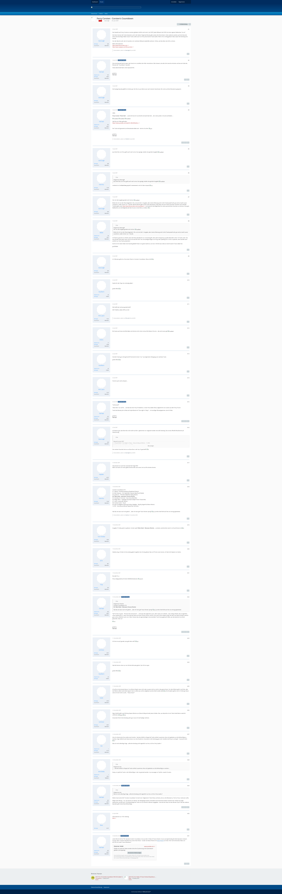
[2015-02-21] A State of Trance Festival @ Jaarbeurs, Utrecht (144, 877)
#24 (188, 662)
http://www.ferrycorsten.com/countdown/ (133, 206)
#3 (188, 86)
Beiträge (96, 44)
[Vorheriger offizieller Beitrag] (185, 143)
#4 (188, 110)
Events (96, 879)
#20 (188, 549)
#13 (188, 353)
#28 (188, 760)
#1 (188, 29)
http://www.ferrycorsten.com (119, 45)
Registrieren (182, 2)
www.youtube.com (149, 846)
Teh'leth (127, 139)
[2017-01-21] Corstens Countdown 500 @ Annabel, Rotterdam (111, 877)
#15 (188, 402)
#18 (188, 486)
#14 (188, 378)
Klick (113, 818)
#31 (188, 836)
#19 (188, 525)
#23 (188, 638)
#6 (188, 173)
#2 (188, 60)
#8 (188, 221)
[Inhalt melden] (188, 54)
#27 (188, 734)
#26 (188, 710)
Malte (130, 878)
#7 (188, 197)
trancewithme (98, 878)
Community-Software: (141, 891)
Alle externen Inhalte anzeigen (134, 852)
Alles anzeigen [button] (151, 445)
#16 (188, 427)
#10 (188, 280)
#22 (188, 597)
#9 (188, 256)
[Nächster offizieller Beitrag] (188, 80)
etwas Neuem (160, 840)
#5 (188, 149)
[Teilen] (189, 24)
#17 (188, 462)
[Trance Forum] (141, 8)
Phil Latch (127, 318)
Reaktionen (96, 75)
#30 (188, 813)
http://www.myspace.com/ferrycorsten (122, 47)
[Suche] (188, 2)
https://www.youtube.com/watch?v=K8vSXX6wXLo (125, 123)
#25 (188, 686)
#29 (188, 785)
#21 (188, 573)
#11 (188, 304)
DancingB (106, 20)
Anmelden (173, 2)
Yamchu (127, 515)
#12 (188, 328)
